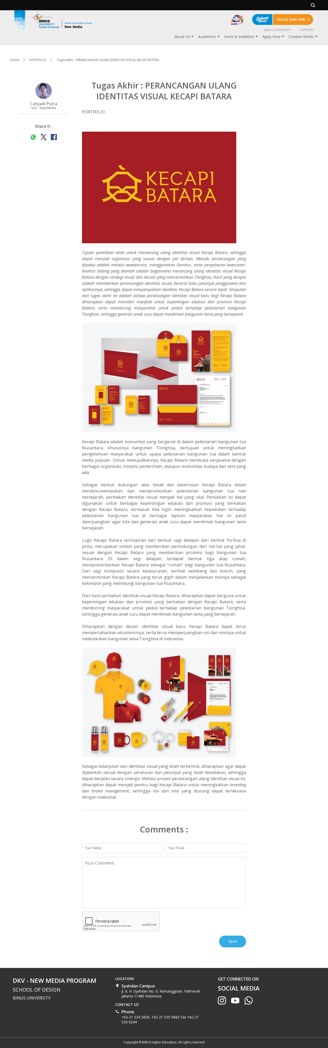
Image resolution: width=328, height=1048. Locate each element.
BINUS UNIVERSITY (277, 30)
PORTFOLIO (37, 60)
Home (14, 60)
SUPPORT (307, 30)
